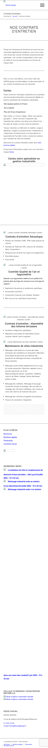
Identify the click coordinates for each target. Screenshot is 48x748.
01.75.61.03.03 (9, 723)
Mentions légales (10, 437)
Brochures (8, 433)
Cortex (7, 90)
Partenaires (8, 440)
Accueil (15, 16)
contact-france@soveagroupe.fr (15, 726)
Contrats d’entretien (12, 13)
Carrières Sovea (10, 443)
